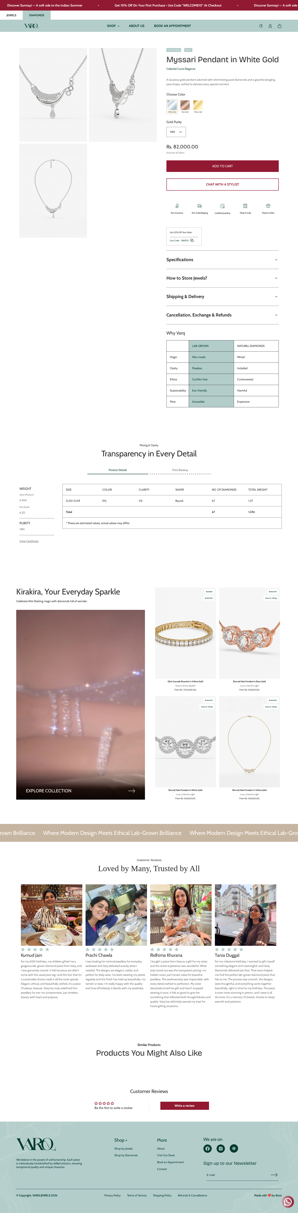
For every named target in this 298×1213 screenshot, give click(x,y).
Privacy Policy (112, 1195)
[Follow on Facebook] (207, 1152)
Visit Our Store (166, 1155)
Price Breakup (180, 470)
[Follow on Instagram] (221, 1152)
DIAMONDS (36, 15)
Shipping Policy (162, 1195)
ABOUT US (136, 26)
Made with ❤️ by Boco (268, 1195)
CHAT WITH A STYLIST (222, 184)
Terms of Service (137, 1195)
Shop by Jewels (123, 1148)
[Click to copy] (192, 240)
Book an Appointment (170, 1162)
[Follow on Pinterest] (234, 1151)
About (161, 1148)
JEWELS (11, 15)
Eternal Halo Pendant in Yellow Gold (249, 790)
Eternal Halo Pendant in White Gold (185, 790)
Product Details (118, 470)
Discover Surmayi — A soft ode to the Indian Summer (252, 5)
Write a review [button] (185, 1106)
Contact (162, 1169)
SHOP (113, 26)
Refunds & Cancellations (192, 1195)
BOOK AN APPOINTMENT (172, 26)
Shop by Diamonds (126, 1155)
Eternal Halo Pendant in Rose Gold (249, 681)
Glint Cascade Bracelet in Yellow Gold (185, 681)
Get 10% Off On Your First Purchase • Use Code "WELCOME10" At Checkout (129, 5)
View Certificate (29, 541)
